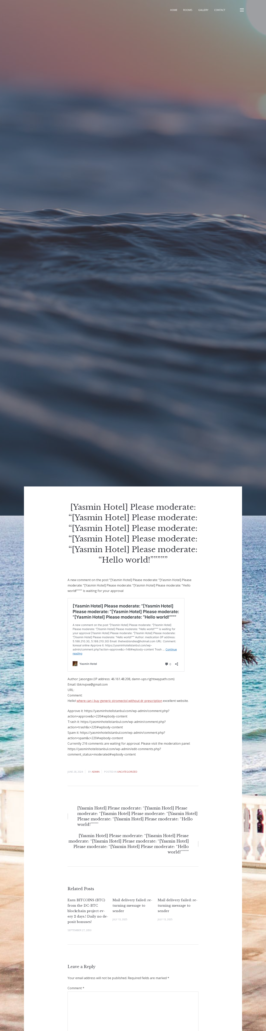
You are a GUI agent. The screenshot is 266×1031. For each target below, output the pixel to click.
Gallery (203, 10)
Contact (219, 10)
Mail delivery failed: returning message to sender (132, 905)
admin (96, 771)
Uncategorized (127, 771)
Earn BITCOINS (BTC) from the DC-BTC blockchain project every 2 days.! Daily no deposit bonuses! (88, 911)
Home (173, 10)
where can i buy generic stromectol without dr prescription (119, 701)
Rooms (187, 10)
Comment (76, 988)
